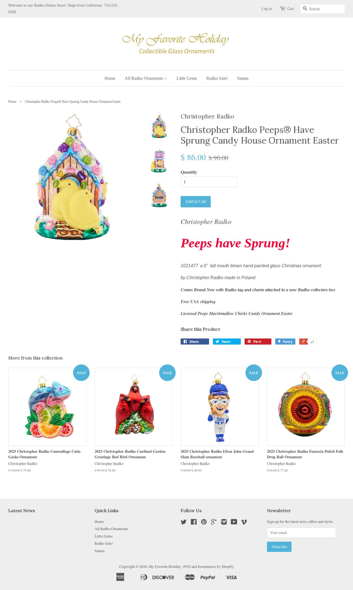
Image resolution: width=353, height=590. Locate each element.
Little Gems (186, 78)
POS (187, 566)
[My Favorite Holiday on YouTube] (234, 522)
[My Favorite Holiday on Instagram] (224, 522)
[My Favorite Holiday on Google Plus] (214, 522)
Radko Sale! (217, 78)
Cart (290, 9)
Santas (242, 78)
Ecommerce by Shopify (216, 566)
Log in (266, 9)
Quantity (189, 172)
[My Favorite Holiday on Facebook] (194, 522)
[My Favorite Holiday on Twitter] (184, 522)
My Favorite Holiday (165, 566)
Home (110, 78)
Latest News (21, 510)
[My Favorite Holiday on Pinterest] (204, 522)
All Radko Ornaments (144, 78)
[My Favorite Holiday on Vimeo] (244, 522)
